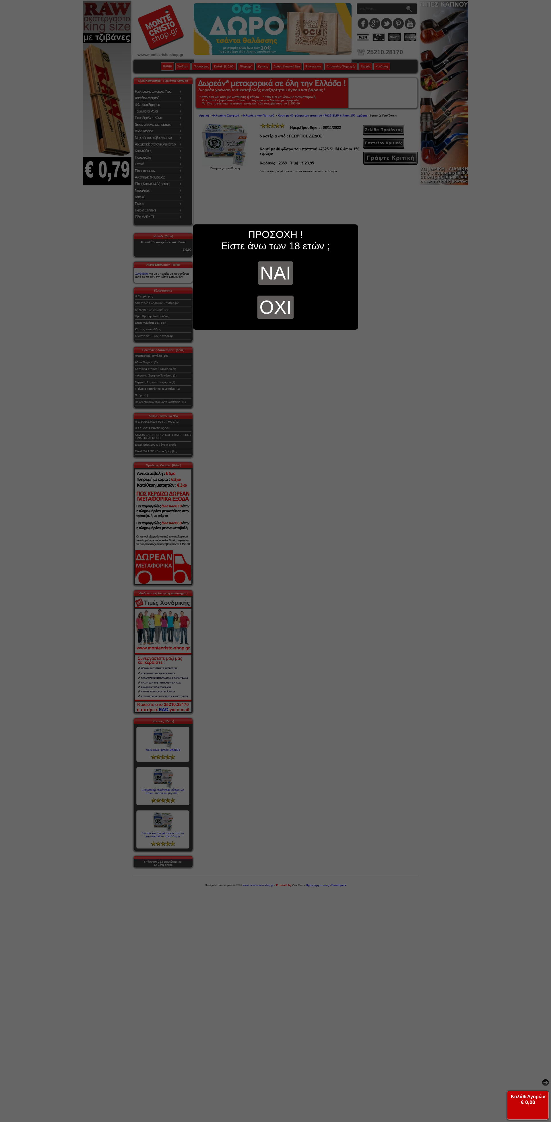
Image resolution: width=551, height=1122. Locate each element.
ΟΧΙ (275, 307)
